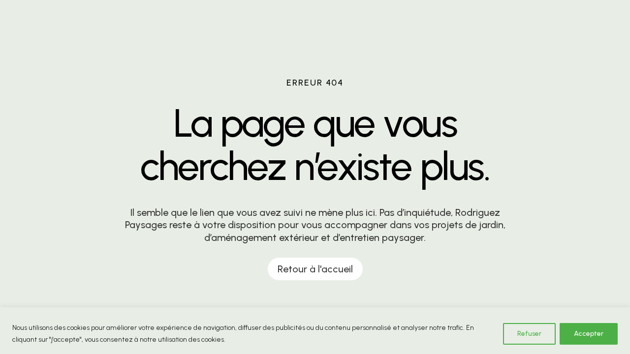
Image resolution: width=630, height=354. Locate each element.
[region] (315, 330)
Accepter (588, 333)
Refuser (529, 333)
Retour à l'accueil (315, 269)
